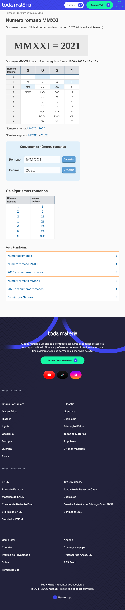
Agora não (62, 340)
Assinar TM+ (97, 5)
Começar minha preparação (59, 332)
